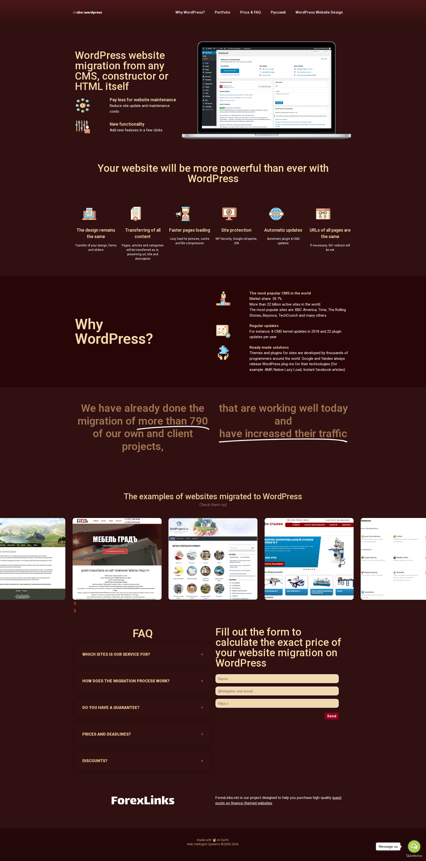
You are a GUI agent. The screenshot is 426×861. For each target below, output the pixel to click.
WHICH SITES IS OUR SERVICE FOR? (116, 654)
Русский (278, 12)
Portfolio (222, 12)
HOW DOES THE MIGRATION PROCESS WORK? (126, 681)
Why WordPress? (190, 12)
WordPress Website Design (319, 12)
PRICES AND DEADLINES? (106, 734)
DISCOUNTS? (94, 760)
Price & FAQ (250, 12)
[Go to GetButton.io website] (414, 856)
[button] (197, 594)
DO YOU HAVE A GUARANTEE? (111, 707)
